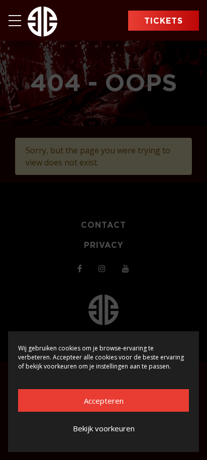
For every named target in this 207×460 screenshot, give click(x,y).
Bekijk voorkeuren (104, 428)
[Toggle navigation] (18, 21)
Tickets (163, 20)
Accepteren (104, 401)
